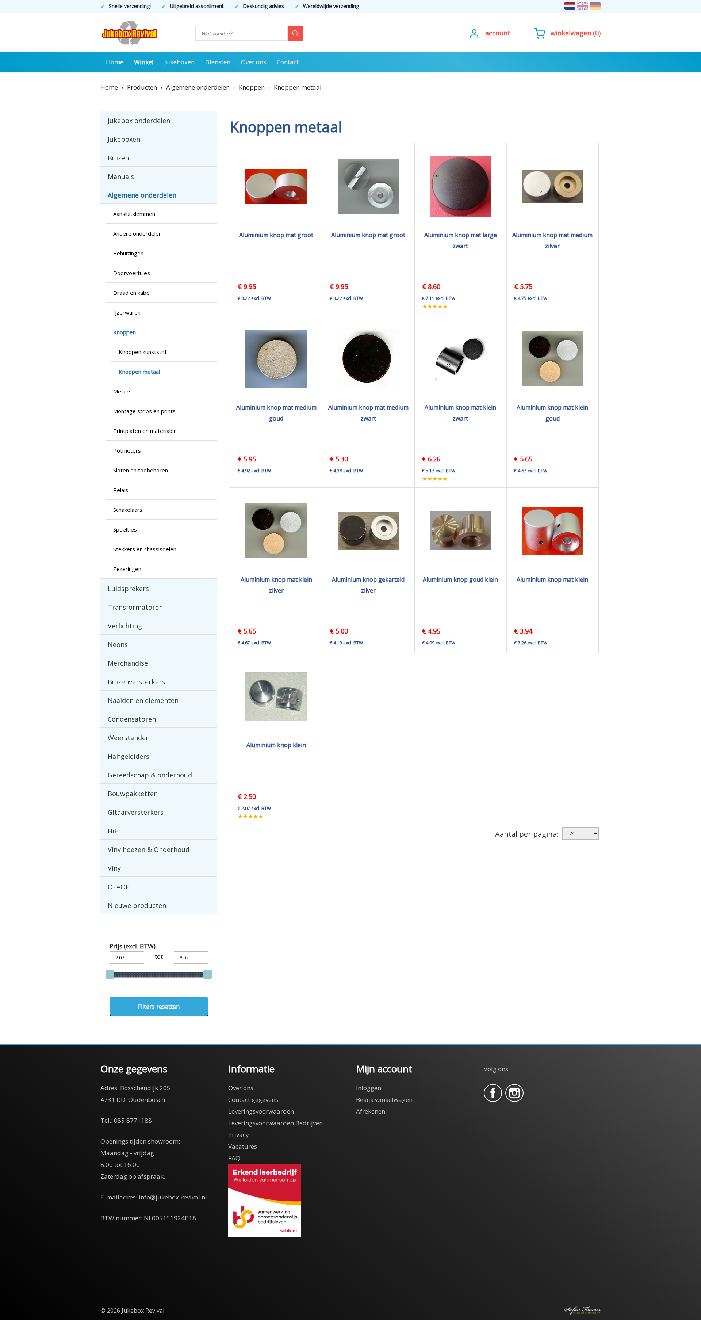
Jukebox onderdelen (139, 120)
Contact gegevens (253, 1099)
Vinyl (115, 868)
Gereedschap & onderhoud (150, 775)
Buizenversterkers (136, 681)
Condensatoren (132, 719)
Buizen (118, 157)
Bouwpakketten (133, 793)
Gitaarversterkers (136, 812)
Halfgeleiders (128, 756)
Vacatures (242, 1146)
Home (114, 62)
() (576, 32)
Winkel (144, 62)
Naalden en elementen (143, 700)
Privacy (238, 1134)
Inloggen (368, 1088)
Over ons (253, 62)
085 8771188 (133, 1120)
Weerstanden (129, 737)
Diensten (217, 62)
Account (497, 32)
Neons (118, 644)
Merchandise (128, 663)
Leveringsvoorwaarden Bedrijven (275, 1123)
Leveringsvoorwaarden (261, 1111)
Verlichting (125, 625)
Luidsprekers (128, 588)
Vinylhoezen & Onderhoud (148, 849)
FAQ (234, 1158)
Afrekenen (370, 1111)
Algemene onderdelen (142, 195)
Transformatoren (135, 607)
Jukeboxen (179, 62)
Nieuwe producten (137, 905)
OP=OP (119, 886)
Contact (288, 62)
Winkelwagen (571, 32)
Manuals (121, 176)
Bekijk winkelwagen (384, 1099)
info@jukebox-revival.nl (173, 1197)
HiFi (114, 830)
